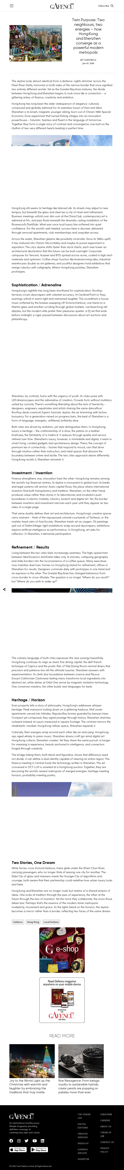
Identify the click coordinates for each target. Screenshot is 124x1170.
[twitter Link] (26, 1141)
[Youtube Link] (35, 1141)
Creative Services (83, 1136)
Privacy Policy (104, 1150)
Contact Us (107, 1142)
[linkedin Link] (42, 1141)
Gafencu (18, 922)
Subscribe (103, 5)
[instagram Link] (19, 1141)
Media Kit (83, 1144)
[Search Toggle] (112, 6)
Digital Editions (83, 1126)
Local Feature (51, 922)
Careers (105, 1121)
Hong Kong (33, 922)
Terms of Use (105, 1134)
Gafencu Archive (83, 1151)
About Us (105, 1127)
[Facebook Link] (11, 1141)
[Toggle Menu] (11, 5)
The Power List (84, 1116)
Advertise (83, 1159)
